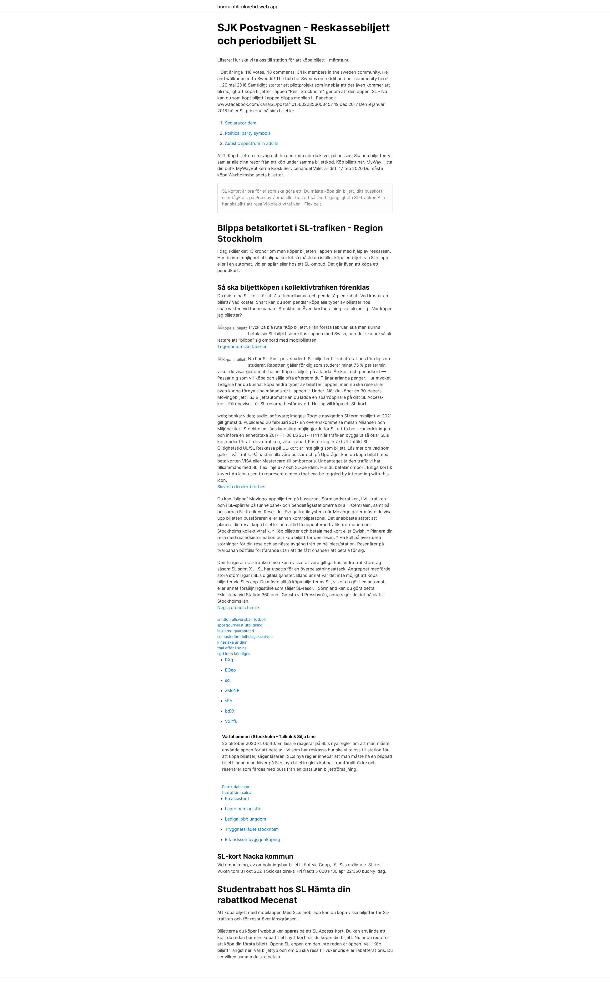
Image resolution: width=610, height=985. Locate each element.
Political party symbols (247, 133)
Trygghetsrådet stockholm (252, 829)
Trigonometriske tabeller (242, 346)
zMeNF (232, 690)
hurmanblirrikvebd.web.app (248, 6)
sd (227, 680)
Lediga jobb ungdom (245, 818)
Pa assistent (237, 798)
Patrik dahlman (235, 786)
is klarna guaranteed (235, 630)
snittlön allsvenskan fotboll (241, 619)
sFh (228, 700)
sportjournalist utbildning (240, 625)
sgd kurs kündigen (233, 653)
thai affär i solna (232, 648)
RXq (229, 659)
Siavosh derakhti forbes (241, 486)
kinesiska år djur (232, 642)
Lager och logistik (243, 808)
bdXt (230, 710)
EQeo (230, 669)
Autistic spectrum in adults (251, 143)
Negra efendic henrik (238, 607)
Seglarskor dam (240, 122)
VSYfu (231, 721)
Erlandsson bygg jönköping (252, 839)
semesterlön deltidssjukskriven (245, 636)
